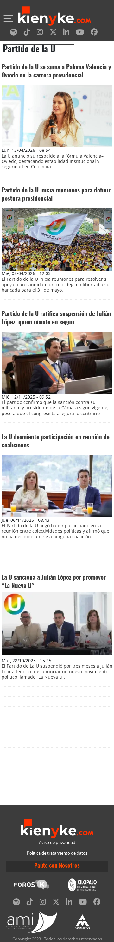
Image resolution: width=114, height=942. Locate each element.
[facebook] (94, 33)
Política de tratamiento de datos (57, 853)
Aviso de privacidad (57, 842)
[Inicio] (54, 17)
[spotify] (13, 33)
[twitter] (53, 33)
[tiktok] (27, 33)
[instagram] (40, 33)
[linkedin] (66, 33)
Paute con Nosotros (57, 866)
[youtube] (80, 33)
